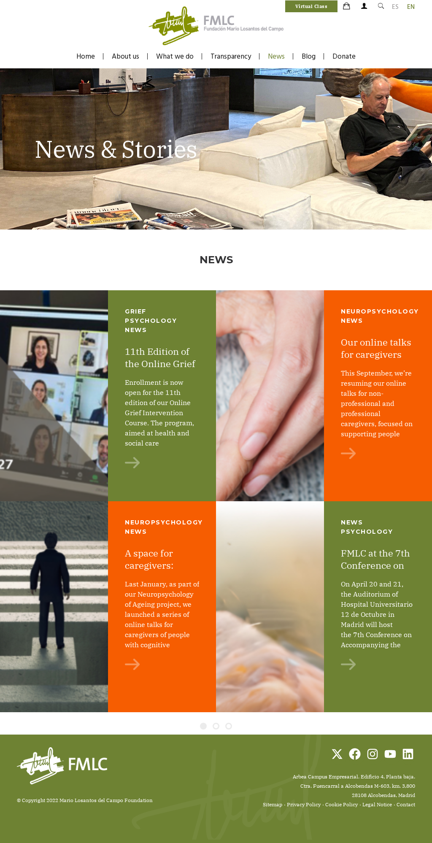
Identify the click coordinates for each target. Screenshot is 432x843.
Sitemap (272, 804)
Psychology (367, 531)
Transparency (231, 56)
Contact (406, 804)
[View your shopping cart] (347, 7)
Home (85, 56)
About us (125, 56)
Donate (344, 56)
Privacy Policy (304, 804)
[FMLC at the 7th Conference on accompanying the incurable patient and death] (270, 606)
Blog (309, 56)
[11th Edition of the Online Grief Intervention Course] (54, 395)
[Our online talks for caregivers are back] (270, 395)
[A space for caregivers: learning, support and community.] (54, 606)
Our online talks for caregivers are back (376, 354)
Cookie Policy (341, 804)
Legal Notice (377, 804)
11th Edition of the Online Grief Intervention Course (160, 369)
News (276, 56)
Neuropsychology (380, 311)
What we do (175, 56)
